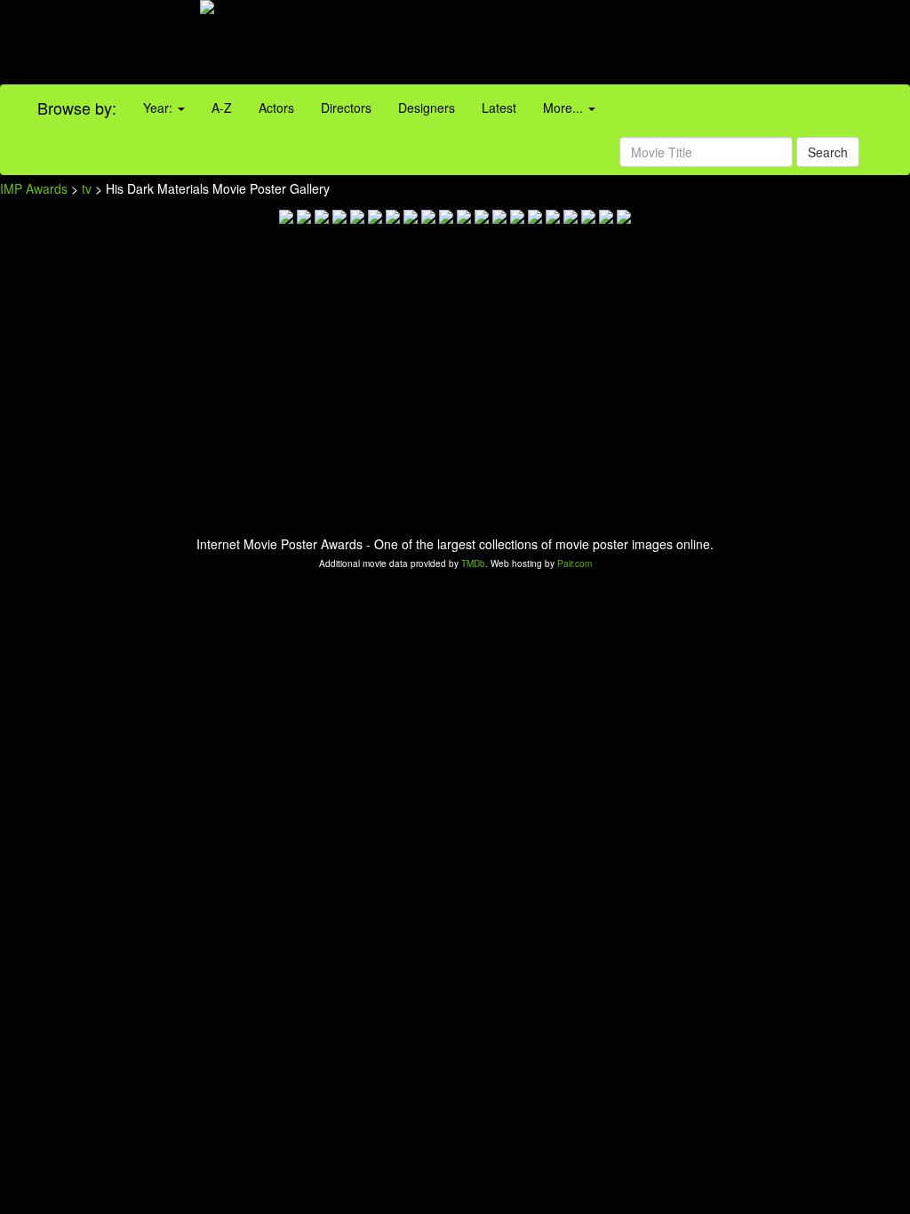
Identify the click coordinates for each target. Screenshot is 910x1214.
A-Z (222, 107)
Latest (499, 107)
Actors (276, 107)
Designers (426, 107)
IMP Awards (34, 188)
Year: (159, 107)
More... (565, 107)
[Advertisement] (569, 44)
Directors (346, 107)
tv (87, 188)
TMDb (473, 563)
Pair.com (574, 563)
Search (828, 152)
